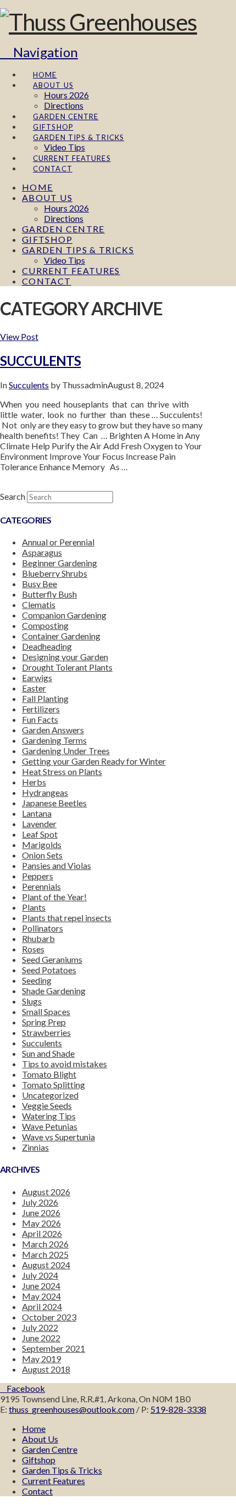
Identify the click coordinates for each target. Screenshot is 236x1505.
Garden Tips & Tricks (62, 1470)
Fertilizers (41, 709)
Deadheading (47, 646)
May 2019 (41, 1358)
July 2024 (40, 1275)
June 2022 (41, 1338)
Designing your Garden (65, 656)
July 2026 (40, 1202)
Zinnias (35, 1147)
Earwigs (37, 677)
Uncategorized (50, 1095)
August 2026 (46, 1191)
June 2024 (41, 1285)
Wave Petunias (49, 1126)
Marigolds (41, 844)
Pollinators (42, 928)
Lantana (37, 813)
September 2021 (53, 1348)
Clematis (38, 604)
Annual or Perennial (58, 542)
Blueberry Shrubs (54, 573)
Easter (34, 688)
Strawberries (46, 1032)
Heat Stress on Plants (62, 771)
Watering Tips (49, 1116)
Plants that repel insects (66, 917)
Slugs (32, 1001)
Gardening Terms (54, 740)
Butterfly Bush (49, 594)
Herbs (34, 782)
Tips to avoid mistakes (64, 1063)
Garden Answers (53, 729)
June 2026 (41, 1212)
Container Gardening (61, 636)
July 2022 (40, 1327)
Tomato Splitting (53, 1084)
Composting (45, 625)
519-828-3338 (178, 1409)
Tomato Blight (49, 1074)
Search (12, 496)
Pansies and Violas (56, 865)
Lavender (39, 823)
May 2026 (41, 1223)
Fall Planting (45, 698)
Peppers (37, 876)
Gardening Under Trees (66, 750)
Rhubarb (38, 938)
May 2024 (41, 1296)
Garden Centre (49, 1449)
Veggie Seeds (47, 1105)
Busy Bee (39, 583)
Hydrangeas (45, 792)
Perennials (41, 886)
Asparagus (42, 552)
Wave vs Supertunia (58, 1136)
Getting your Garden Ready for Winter (94, 761)
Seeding (37, 980)
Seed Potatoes (49, 970)
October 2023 (49, 1317)
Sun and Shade (48, 1053)
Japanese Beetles (54, 803)
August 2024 (46, 1264)
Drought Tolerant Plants (67, 667)
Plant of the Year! (54, 896)
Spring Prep (44, 1022)
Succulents (40, 361)
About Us (40, 1439)
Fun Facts (40, 719)
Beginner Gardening (59, 563)
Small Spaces (46, 1011)
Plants (34, 907)
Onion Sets (42, 855)
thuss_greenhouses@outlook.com (71, 1409)
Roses (33, 949)
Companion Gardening (64, 615)
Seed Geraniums (52, 959)
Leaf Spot (40, 834)
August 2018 (46, 1369)
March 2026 (45, 1244)
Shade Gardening (54, 990)
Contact (37, 1491)
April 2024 (42, 1306)
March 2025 (45, 1254)
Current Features (53, 1480)
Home (34, 1428)
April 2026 (42, 1233)
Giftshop (38, 1459)
